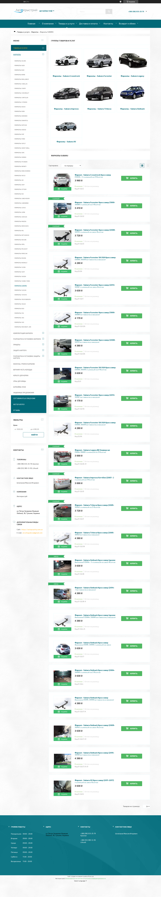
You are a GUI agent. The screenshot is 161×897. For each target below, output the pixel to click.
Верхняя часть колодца (22, 370)
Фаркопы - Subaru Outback (132, 109)
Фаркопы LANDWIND (21, 203)
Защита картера (20, 350)
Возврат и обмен (127, 23)
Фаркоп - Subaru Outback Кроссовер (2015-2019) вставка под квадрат (94, 754)
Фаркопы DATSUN (20, 125)
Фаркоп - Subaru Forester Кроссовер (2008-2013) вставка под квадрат (95, 341)
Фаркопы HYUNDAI (20, 162)
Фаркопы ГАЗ (19, 313)
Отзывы (16, 410)
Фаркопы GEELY (20, 143)
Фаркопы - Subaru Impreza (66, 109)
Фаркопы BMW (19, 74)
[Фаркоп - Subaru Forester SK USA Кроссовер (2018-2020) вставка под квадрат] (62, 429)
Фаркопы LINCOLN (20, 217)
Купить (133, 178)
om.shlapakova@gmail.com (32, 533)
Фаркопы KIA (19, 194)
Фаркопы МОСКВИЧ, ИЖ (22, 327)
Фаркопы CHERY (20, 88)
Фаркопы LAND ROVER (22, 198)
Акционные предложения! (23, 393)
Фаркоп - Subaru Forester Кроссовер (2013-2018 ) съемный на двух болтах (95, 286)
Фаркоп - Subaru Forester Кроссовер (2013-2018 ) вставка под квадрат (95, 396)
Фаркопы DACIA (19, 106)
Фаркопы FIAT (19, 134)
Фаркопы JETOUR (20, 189)
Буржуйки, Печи (19, 387)
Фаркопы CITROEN (20, 102)
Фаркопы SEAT (19, 272)
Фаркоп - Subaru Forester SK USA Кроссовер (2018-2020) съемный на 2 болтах (95, 368)
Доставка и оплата (88, 23)
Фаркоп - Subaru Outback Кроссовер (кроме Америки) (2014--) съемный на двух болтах (95, 561)
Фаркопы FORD (19, 139)
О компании (48, 23)
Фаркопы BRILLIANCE (21, 79)
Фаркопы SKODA (20, 276)
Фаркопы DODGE (20, 129)
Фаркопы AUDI (19, 65)
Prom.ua (91, 876)
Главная (31, 23)
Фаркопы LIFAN (19, 212)
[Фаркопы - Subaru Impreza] (66, 93)
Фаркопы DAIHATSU (21, 120)
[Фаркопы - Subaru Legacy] (132, 60)
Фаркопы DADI (19, 111)
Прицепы (16, 345)
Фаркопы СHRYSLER (21, 97)
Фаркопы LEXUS (20, 207)
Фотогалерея (18, 404)
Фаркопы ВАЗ (19, 308)
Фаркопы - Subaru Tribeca (99, 109)
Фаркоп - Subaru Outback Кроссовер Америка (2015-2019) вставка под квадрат (94, 699)
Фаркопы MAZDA (20, 221)
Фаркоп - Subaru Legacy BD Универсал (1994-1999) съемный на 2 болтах (92, 451)
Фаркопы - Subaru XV (66, 141)
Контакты (108, 23)
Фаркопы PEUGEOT (21, 249)
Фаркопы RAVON (20, 258)
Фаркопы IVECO (19, 175)
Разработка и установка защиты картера (26, 357)
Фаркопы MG (19, 230)
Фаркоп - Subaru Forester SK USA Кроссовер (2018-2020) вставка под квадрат (95, 258)
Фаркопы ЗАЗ (19, 317)
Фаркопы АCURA (20, 61)
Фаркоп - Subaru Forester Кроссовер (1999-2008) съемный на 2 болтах (95, 203)
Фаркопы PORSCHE (20, 253)
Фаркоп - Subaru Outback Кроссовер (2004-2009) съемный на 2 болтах (95, 671)
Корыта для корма (20, 375)
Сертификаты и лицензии (24, 398)
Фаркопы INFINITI (20, 166)
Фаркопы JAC (19, 180)
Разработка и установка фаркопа (27, 339)
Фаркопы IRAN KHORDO (22, 171)
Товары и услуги (66, 23)
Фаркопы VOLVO (20, 304)
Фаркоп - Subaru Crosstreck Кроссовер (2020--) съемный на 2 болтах (93, 176)
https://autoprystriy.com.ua (32, 529)
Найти (34, 435)
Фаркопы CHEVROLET (21, 93)
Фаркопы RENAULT (20, 262)
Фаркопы (34, 32)
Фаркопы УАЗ (19, 322)
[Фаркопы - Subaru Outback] (132, 93)
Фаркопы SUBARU (20, 285)
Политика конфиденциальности (95, 878)
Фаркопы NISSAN (20, 239)
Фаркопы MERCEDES (21, 226)
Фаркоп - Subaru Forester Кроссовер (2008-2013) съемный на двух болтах (95, 231)
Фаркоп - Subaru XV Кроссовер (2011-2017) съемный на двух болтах (94, 781)
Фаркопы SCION (19, 267)
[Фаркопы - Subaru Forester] (99, 60)
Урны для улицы (19, 381)
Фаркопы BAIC (19, 70)
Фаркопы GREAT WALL (22, 148)
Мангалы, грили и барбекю (24, 364)
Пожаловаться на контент (74, 878)
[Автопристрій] (25, 12)
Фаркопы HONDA (20, 157)
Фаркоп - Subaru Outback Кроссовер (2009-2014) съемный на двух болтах (95, 726)
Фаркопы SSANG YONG (22, 281)
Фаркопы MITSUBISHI (21, 235)
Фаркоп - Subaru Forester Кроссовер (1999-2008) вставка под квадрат (95, 313)
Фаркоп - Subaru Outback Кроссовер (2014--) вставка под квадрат (94, 588)
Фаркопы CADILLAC (21, 84)
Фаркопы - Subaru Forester (99, 76)
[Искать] (108, 11)
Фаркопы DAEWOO (20, 116)
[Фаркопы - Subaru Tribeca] (99, 93)
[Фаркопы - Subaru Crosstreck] (66, 60)
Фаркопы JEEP (19, 184)
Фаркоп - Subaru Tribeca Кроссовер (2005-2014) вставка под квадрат (94, 533)
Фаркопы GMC (19, 152)
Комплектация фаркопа (23, 333)
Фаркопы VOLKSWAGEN (22, 299)
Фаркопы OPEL (19, 244)
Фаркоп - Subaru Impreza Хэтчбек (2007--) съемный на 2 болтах (94, 478)
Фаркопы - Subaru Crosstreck (66, 76)
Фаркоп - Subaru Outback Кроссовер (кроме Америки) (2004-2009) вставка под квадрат (95, 616)
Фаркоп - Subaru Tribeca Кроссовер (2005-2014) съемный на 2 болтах (94, 506)
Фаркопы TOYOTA (20, 295)
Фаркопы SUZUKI (20, 290)
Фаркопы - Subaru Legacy (132, 76)
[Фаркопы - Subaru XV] (66, 126)
